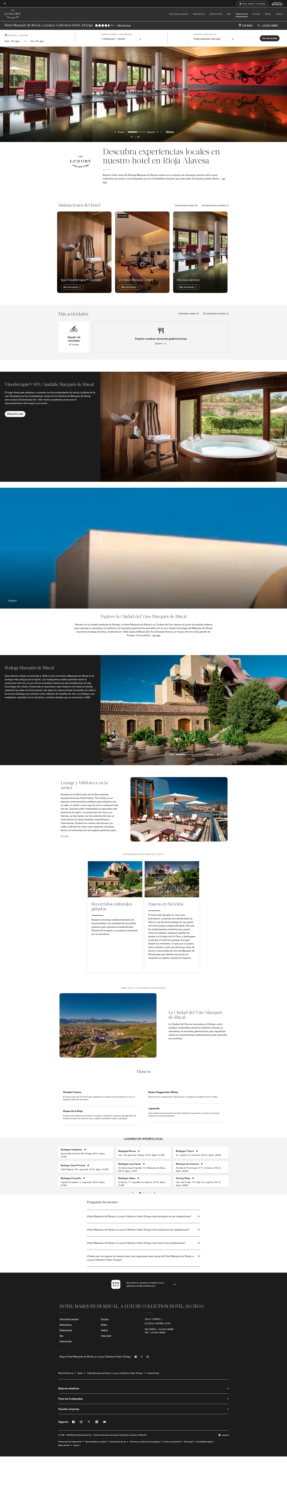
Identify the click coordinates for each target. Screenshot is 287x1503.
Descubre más (15, 413)
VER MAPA (247, 25)
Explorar (159, 343)
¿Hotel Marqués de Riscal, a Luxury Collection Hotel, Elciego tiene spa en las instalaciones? (136, 1243)
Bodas (268, 14)
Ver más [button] (156, 635)
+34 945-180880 (270, 25)
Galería (279, 14)
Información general (178, 14)
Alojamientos (199, 14)
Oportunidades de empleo (95, 1442)
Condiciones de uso (118, 1442)
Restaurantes (216, 14)
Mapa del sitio (64, 1445)
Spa (229, 14)
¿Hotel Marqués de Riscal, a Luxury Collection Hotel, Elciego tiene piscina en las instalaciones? (138, 1229)
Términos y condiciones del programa (144, 1442)
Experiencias (242, 14)
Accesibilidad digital (204, 1442)
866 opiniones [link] (124, 25)
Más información (71, 287)
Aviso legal (106, 1335)
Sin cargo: (159, 1329)
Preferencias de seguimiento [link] (70, 1442)
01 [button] (189, 759)
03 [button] (193, 759)
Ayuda (75, 1445)
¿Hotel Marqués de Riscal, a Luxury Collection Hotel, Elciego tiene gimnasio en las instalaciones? (139, 1216)
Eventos (256, 14)
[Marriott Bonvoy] (275, 4)
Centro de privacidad (171, 1442)
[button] (252, 3)
